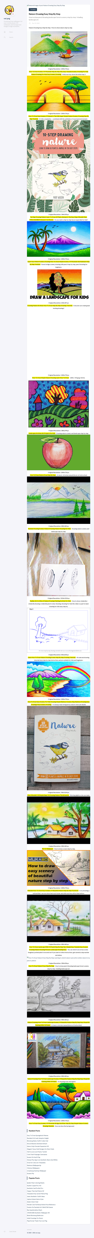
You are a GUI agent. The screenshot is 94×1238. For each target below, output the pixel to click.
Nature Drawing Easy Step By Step (44, 14)
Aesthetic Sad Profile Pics (35, 1188)
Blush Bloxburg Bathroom (35, 1215)
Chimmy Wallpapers (33, 1168)
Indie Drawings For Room (35, 1218)
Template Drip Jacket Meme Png (37, 1193)
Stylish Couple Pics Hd (34, 1185)
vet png (7, 18)
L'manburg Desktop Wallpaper (36, 1171)
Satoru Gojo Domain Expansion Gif (38, 1146)
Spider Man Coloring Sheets (35, 1183)
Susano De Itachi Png (33, 1157)
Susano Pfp (30, 1173)
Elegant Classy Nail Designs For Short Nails (40, 1149)
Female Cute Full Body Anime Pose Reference (41, 1204)
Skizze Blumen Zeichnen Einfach (37, 1143)
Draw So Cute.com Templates (36, 1162)
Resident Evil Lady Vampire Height (38, 1138)
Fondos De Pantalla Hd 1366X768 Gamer (40, 1207)
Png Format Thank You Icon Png (37, 1221)
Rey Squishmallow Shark (34, 1210)
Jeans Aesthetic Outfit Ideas (36, 1196)
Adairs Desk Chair (32, 1202)
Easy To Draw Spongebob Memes (37, 1135)
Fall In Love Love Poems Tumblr (37, 1152)
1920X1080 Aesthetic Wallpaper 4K (38, 1213)
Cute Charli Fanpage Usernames (37, 1154)
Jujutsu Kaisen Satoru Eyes (35, 1199)
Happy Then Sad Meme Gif (35, 1191)
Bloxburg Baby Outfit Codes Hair (37, 1141)
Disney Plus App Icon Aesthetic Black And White (42, 1160)
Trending (33, 9)
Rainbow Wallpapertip (34, 1165)
